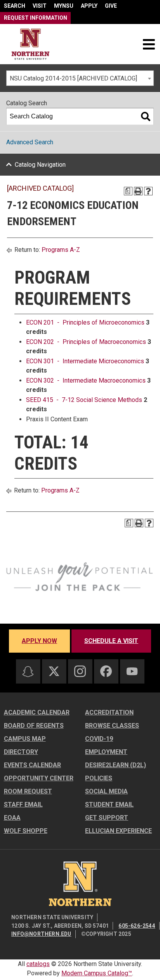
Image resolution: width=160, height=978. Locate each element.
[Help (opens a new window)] (148, 191)
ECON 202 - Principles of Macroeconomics (86, 341)
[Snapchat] (28, 671)
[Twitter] (54, 671)
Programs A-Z (61, 249)
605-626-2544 (136, 926)
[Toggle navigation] (148, 44)
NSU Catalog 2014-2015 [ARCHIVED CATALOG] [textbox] (73, 78)
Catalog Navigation (40, 164)
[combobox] (80, 78)
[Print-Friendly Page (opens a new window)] (138, 191)
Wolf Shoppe (25, 830)
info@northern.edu (41, 934)
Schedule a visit (111, 641)
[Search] (145, 116)
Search (14, 6)
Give (111, 6)
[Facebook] (106, 671)
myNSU (63, 6)
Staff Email (23, 804)
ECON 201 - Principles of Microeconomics (85, 322)
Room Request (28, 791)
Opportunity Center (38, 778)
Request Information (35, 18)
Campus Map (25, 738)
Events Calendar (32, 765)
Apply (89, 6)
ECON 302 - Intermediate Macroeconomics (86, 380)
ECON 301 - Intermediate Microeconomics (85, 361)
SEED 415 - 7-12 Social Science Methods (84, 400)
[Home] (30, 44)
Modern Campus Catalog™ (96, 973)
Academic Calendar (37, 712)
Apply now (39, 641)
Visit (40, 6)
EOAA (12, 817)
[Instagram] (80, 671)
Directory (21, 752)
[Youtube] (132, 671)
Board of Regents (34, 725)
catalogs (38, 964)
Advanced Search (29, 142)
